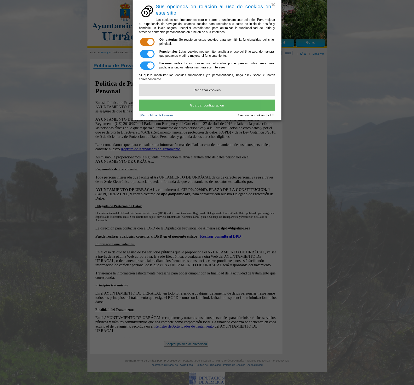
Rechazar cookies (207, 90)
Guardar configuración (207, 105)
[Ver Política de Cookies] (157, 115)
